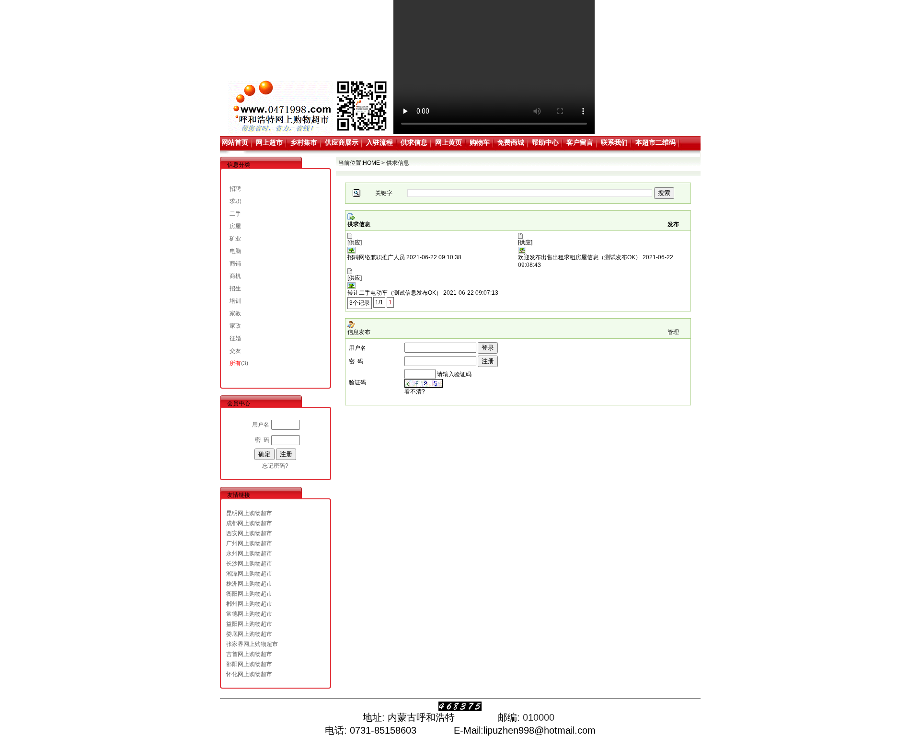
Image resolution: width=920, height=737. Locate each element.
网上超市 (269, 142)
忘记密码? (275, 465)
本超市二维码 (655, 142)
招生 (235, 288)
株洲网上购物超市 (249, 583)
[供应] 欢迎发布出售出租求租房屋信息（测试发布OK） (579, 250)
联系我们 (614, 142)
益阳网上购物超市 (249, 624)
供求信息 (414, 142)
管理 (673, 332)
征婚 (235, 338)
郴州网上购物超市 (249, 603)
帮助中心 (545, 142)
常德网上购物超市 (249, 613)
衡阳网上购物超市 (249, 593)
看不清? (414, 391)
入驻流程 (379, 142)
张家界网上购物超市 (252, 644)
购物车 (480, 142)
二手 (235, 213)
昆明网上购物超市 (249, 513)
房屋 (235, 226)
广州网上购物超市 (249, 543)
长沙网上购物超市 (249, 563)
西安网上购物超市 (249, 533)
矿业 (235, 238)
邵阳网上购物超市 (249, 664)
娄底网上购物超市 (249, 634)
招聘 (235, 188)
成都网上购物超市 (249, 523)
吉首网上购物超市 (249, 654)
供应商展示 (341, 142)
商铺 (235, 263)
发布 (673, 224)
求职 (235, 201)
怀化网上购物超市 (249, 674)
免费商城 (510, 142)
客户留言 (579, 142)
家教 (235, 313)
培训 (235, 301)
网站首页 (234, 142)
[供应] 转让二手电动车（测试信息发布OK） (394, 285)
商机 (235, 276)
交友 (235, 350)
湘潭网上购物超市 (249, 573)
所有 (235, 363)
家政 (235, 325)
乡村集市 (303, 142)
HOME (371, 163)
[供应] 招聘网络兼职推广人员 (376, 250)
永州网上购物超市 (249, 553)
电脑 (235, 251)
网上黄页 (448, 142)
